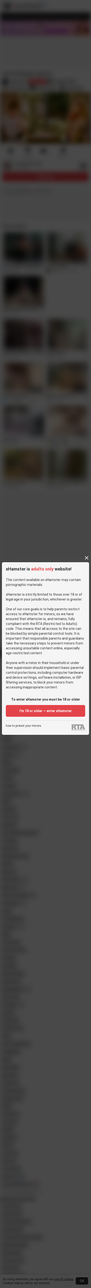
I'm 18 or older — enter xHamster (45, 711)
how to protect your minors (23, 725)
